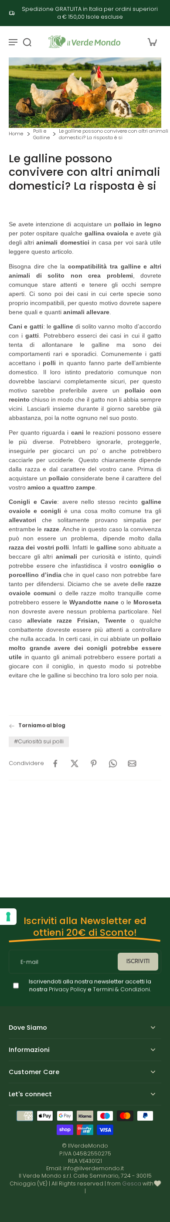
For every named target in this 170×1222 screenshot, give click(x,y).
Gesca (131, 1183)
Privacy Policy (67, 989)
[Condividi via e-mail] (132, 763)
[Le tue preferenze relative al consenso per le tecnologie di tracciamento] (8, 916)
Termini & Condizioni (121, 989)
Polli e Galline (41, 134)
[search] (27, 41)
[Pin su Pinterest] (93, 763)
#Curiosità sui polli (39, 741)
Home (16, 134)
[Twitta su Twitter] (74, 763)
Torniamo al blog (41, 726)
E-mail (29, 961)
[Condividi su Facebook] (55, 763)
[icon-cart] (151, 41)
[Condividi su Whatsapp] (112, 763)
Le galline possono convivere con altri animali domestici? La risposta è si (113, 134)
